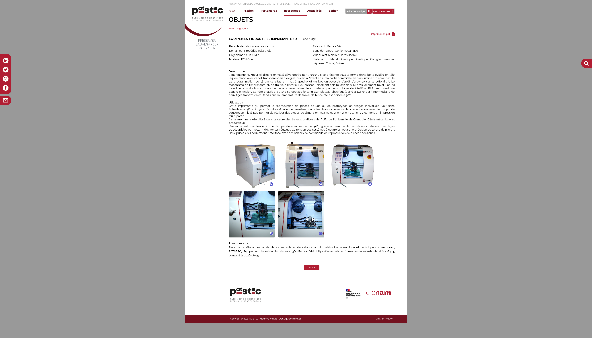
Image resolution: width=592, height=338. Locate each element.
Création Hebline (384, 318)
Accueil (232, 11)
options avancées (381, 11)
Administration (294, 318)
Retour (312, 267)
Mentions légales (268, 318)
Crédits (282, 318)
